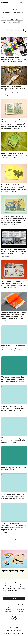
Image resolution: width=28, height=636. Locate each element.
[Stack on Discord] (15, 627)
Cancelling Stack (20, 609)
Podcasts (15, 22)
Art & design (14, 9)
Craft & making (6, 12)
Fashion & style (12, 287)
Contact (20, 604)
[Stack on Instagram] (10, 627)
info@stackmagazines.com (13, 630)
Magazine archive (20, 607)
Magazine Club (6, 22)
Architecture (5, 9)
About (8, 614)
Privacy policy (7, 607)
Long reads (19, 19)
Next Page (14, 539)
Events (4, 19)
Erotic (20, 410)
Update (20, 61)
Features (10, 19)
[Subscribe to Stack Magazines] (14, 551)
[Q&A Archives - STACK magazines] (4, 2)
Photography (5, 532)
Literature (4, 160)
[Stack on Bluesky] (17, 627)
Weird (11, 160)
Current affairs (17, 12)
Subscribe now (14, 576)
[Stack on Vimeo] (12, 627)
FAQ (8, 604)
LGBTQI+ (4, 413)
